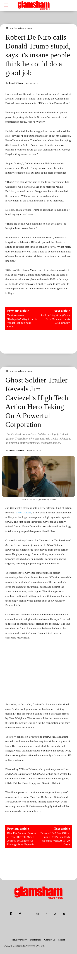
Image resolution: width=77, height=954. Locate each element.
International (19, 28)
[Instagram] (37, 913)
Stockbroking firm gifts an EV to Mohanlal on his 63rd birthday (55, 319)
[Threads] (34, 922)
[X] (55, 913)
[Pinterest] (46, 913)
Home (8, 28)
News (29, 28)
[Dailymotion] (11, 913)
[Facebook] (19, 913)
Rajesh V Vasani (16, 83)
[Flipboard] (28, 913)
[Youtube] (64, 913)
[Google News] (42, 922)
